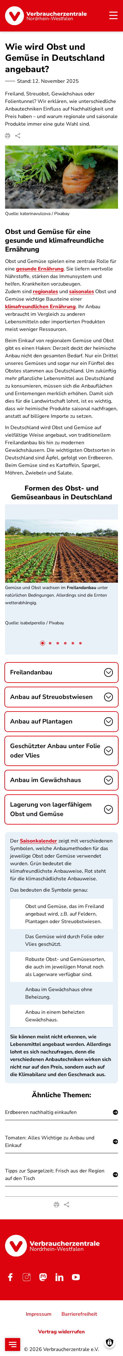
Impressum (38, 1314)
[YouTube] (75, 1277)
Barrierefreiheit (79, 1314)
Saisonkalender (38, 840)
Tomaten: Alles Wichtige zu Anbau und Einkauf (49, 1141)
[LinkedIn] (59, 1277)
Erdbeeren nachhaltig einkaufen (41, 1112)
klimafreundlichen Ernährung (40, 306)
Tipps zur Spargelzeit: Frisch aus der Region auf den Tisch (54, 1174)
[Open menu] (12, 1344)
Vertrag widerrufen (61, 1331)
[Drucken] (7, 135)
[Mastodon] (43, 1277)
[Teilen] (17, 135)
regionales (45, 291)
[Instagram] (26, 1277)
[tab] (42, 643)
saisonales (81, 291)
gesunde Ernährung (40, 268)
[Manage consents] (109, 1342)
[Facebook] (10, 1277)
